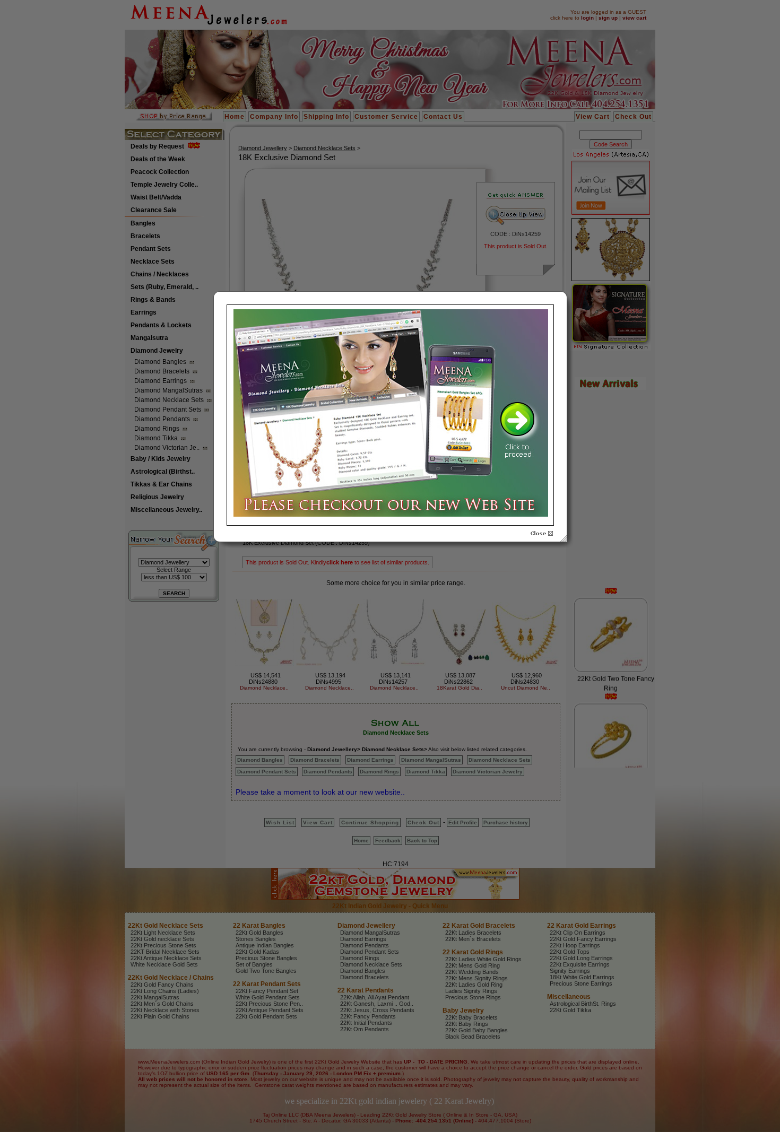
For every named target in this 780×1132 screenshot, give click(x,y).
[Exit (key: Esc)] (542, 533)
